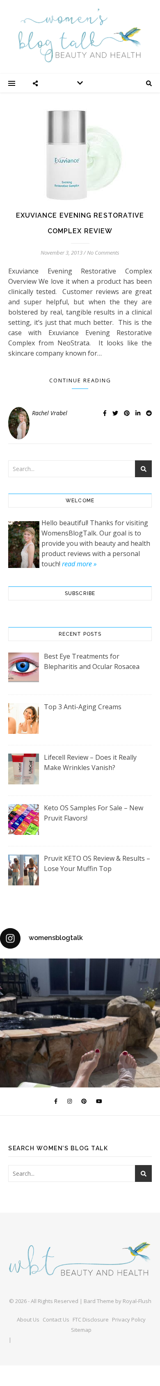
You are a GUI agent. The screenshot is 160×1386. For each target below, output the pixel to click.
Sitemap (81, 1329)
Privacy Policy (129, 1319)
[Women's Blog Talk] (80, 35)
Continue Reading (80, 380)
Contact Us (56, 1319)
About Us (28, 1319)
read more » (79, 563)
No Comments (103, 252)
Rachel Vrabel (49, 413)
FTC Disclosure (91, 1319)
